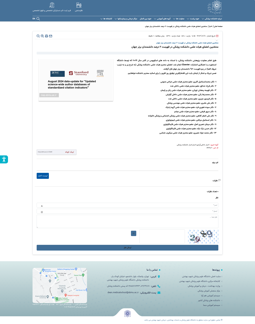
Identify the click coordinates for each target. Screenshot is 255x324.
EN (34, 18)
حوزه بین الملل (145, 19)
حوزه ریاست (194, 19)
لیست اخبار (43, 176)
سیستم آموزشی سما (212, 305)
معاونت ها (180, 19)
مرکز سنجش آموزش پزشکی (209, 291)
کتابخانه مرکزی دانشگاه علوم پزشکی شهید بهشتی (200, 281)
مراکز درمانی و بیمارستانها (127, 19)
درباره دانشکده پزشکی (213, 19)
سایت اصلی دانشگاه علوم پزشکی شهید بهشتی (201, 276)
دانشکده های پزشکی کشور (209, 300)
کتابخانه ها (107, 19)
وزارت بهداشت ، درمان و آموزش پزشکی (204, 286)
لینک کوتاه (69, 152)
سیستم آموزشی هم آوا (211, 295)
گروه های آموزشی (164, 19)
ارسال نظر (127, 247)
